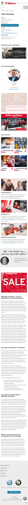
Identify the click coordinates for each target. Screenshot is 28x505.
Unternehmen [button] (3, 468)
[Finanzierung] (7, 143)
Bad (25, 325)
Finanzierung (6, 150)
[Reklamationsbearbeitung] (14, 229)
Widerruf (15, 487)
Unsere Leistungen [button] (4, 465)
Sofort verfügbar (18, 151)
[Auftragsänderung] (14, 184)
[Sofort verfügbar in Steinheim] (14, 122)
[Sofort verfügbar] (20, 143)
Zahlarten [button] (2, 473)
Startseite (3, 10)
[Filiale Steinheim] (14, 283)
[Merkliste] (22, 3)
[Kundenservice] (14, 206)
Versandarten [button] (3, 476)
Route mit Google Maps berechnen (10, 25)
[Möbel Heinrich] (10, 3)
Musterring (18, 306)
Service (4, 168)
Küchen (20, 325)
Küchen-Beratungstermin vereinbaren (16, 110)
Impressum (3, 487)
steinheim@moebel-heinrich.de (10, 33)
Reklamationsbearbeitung (9, 242)
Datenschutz (9, 487)
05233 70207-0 (8, 29)
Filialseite (11, 196)
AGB (19, 487)
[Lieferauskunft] (20, 161)
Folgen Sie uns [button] (3, 470)
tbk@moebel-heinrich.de (14, 89)
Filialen (7, 10)
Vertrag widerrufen (14, 492)
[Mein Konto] (18, 3)
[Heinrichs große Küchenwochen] (14, 53)
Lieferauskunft (20, 168)
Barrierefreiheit (24, 487)
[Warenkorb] (26, 3)
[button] (25, 7)
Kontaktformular (10, 219)
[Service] (7, 161)
